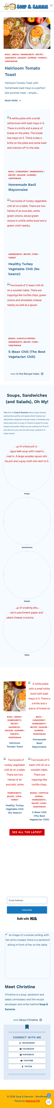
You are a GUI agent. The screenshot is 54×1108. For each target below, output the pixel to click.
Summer (32, 58)
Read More (12, 100)
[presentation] (27, 33)
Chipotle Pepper (26, 338)
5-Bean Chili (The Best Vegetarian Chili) (39, 816)
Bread (15, 54)
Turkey (12, 258)
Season (22, 58)
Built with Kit (27, 918)
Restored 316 (33, 1100)
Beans (11, 338)
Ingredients (27, 54)
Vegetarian (11, 61)
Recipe (39, 54)
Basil (8, 54)
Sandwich (10, 58)
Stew (35, 254)
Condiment (22, 171)
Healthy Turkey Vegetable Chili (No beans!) (23, 269)
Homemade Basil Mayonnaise (39, 743)
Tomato (42, 58)
